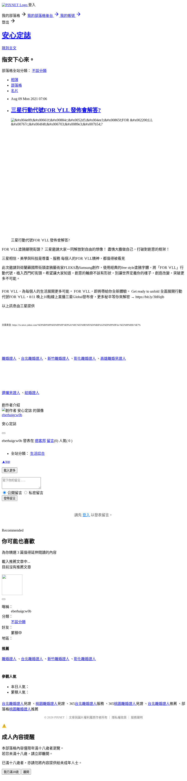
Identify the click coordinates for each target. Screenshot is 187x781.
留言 (50, 441)
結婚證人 (32, 393)
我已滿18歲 (11, 772)
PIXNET (59, 717)
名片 (14, 91)
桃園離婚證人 (46, 704)
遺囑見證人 (11, 393)
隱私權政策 (119, 717)
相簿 (14, 80)
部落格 (16, 85)
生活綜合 (37, 453)
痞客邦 (40, 441)
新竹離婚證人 (58, 358)
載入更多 (10, 470)
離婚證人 (9, 358)
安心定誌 (16, 35)
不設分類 (39, 71)
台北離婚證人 (32, 358)
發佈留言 (10, 498)
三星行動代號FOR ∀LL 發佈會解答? (56, 110)
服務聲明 (137, 717)
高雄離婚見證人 (113, 358)
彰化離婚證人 (85, 358)
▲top (6, 461)
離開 (26, 772)
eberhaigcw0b (12, 415)
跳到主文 (9, 48)
